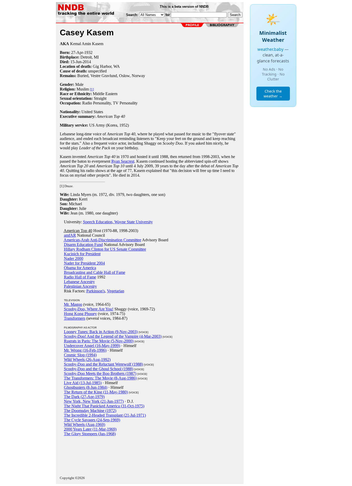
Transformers (74, 318)
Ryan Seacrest (122, 161)
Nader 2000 (73, 258)
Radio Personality (96, 103)
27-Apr (77, 52)
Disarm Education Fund (83, 244)
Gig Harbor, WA (106, 66)
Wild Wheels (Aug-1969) (84, 424)
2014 (87, 62)
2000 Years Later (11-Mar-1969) (90, 429)
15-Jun (75, 62)
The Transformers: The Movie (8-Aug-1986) (100, 378)
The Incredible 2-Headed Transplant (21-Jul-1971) (105, 415)
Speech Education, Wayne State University (118, 222)
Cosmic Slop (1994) (80, 355)
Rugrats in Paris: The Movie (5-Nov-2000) (98, 341)
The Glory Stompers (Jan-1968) (90, 434)
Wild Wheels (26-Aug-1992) (87, 359)
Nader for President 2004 (84, 263)
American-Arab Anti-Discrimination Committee (102, 240)
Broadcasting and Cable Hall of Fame (94, 272)
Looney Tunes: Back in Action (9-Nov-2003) (101, 332)
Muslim (83, 89)
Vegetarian (115, 291)
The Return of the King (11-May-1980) (96, 392)
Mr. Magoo (73, 304)
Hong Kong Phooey (80, 313)
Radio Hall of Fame (80, 277)
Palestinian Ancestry (80, 286)
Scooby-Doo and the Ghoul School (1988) (98, 369)
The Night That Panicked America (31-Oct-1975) (104, 406)
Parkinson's (95, 291)
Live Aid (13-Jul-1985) (83, 383)
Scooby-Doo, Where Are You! (88, 309)
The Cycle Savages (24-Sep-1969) (92, 420)
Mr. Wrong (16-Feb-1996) (85, 350)
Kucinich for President (82, 254)
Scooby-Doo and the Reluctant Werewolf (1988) (103, 364)
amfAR (70, 235)
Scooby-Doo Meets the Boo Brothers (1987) (100, 373)
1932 (88, 52)
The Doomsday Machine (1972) (90, 410)
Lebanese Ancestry (79, 281)
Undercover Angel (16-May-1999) (92, 345)
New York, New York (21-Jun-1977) (94, 401)
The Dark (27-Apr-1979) (84, 396)
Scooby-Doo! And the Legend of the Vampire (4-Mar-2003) (113, 336)
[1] (92, 89)
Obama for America (80, 268)
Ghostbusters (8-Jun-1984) (85, 387)
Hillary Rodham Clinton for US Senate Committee (105, 249)
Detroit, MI (89, 57)
